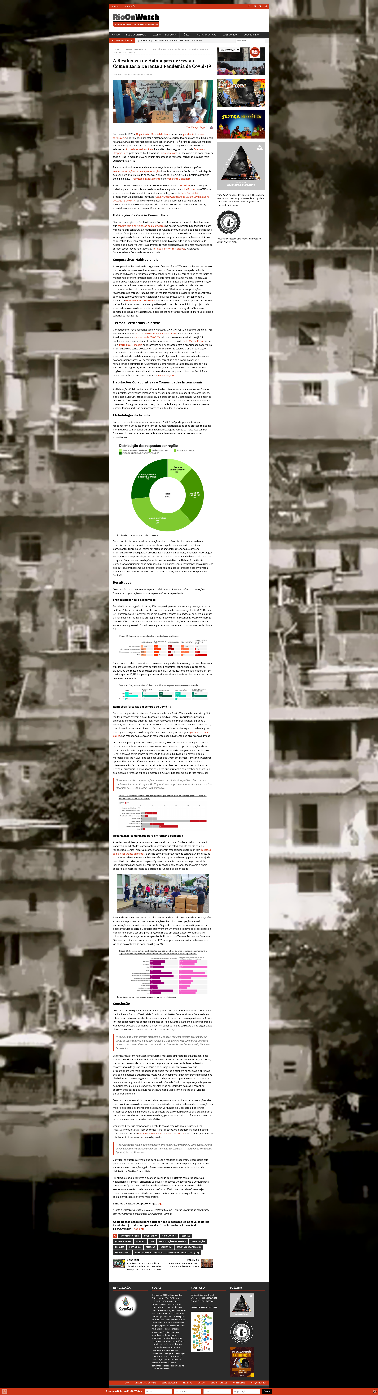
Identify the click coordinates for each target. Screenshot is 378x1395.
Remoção (150, 1247)
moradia (140, 1241)
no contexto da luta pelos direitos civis (156, 333)
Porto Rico (125, 344)
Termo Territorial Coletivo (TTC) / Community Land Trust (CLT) (167, 1252)
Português (130, 6)
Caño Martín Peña (129, 1236)
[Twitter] (260, 6)
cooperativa (150, 1236)
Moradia (201, 1383)
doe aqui (139, 1228)
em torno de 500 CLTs (148, 337)
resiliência (166, 1247)
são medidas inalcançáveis (138, 149)
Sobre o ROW (230, 34)
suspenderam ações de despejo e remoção (136, 171)
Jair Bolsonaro (123, 1241)
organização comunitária (172, 1241)
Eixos (155, 34)
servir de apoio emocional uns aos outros (161, 1133)
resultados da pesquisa (189, 1247)
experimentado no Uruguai (140, 300)
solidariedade (122, 1252)
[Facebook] (248, 6)
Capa (115, 34)
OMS (152, 1241)
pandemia (188, 134)
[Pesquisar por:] (250, 40)
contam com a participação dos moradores (141, 225)
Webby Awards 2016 (226, 242)
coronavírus (169, 1236)
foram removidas (169, 153)
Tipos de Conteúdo (135, 34)
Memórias (187, 1383)
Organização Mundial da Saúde (153, 134)
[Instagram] (254, 6)
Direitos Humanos (219, 1383)
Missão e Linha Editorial (145, 1383)
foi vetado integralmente (146, 178)
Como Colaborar (169, 1383)
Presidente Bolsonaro (178, 178)
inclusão (185, 1236)
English (115, 6)
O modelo (137, 344)
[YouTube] (266, 6)
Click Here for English (196, 127)
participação (198, 1241)
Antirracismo (239, 1383)
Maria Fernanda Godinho (129, 74)
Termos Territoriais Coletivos (169, 248)
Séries (186, 34)
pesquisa (119, 1247)
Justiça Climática (258, 1383)
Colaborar (250, 34)
